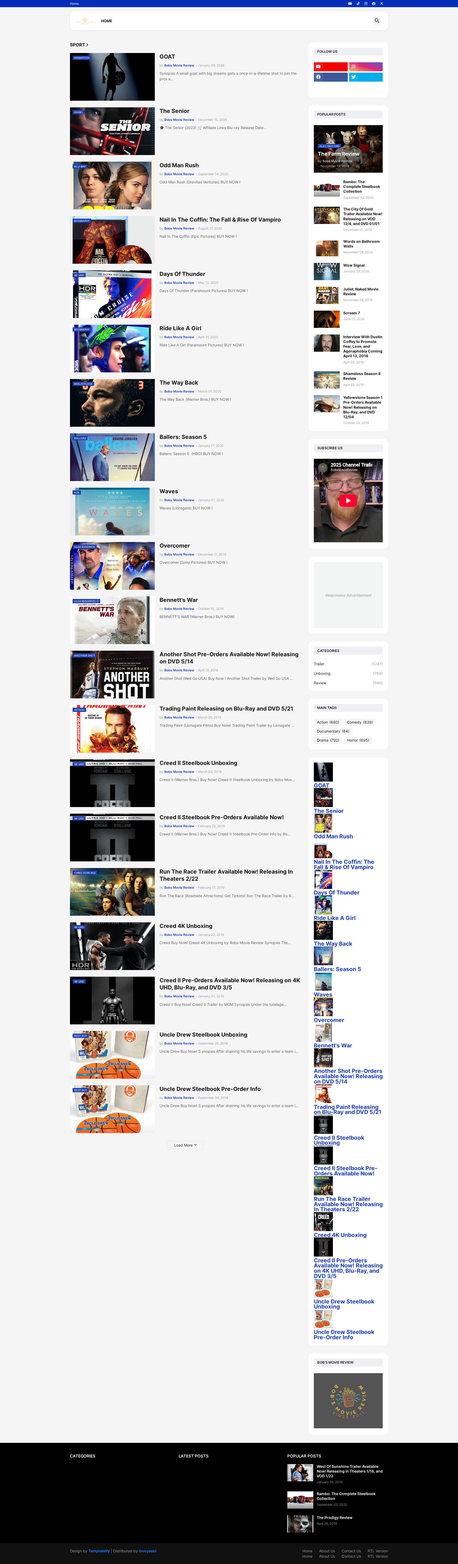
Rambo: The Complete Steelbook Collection (361, 186)
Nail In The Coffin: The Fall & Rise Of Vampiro (220, 219)
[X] (331, 87)
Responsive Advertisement (348, 595)
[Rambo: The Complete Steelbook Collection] (327, 188)
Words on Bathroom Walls (361, 243)
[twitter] (366, 77)
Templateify (99, 1551)
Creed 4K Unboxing (186, 926)
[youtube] (350, 3)
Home (74, 4)
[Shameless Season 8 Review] (327, 380)
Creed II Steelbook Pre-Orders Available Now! (222, 817)
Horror (358, 740)
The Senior (175, 111)
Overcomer (175, 545)
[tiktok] (358, 3)
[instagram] (365, 3)
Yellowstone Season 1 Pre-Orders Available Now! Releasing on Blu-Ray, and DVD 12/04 (362, 407)
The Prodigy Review (335, 1517)
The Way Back (179, 382)
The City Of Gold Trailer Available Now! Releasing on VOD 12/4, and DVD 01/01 (362, 216)
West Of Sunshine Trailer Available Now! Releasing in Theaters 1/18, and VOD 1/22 (350, 1471)
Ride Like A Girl (180, 328)
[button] (377, 20)
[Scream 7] (327, 319)
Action (328, 722)
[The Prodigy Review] (300, 1523)
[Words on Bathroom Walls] (327, 247)
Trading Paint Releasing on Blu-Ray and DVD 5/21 (226, 708)
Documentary (333, 731)
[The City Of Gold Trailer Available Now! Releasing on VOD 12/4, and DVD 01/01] (327, 215)
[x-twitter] (381, 3)
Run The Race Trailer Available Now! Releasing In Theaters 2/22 (226, 875)
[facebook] (373, 3)
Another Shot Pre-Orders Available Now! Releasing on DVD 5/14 (229, 658)
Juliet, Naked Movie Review (360, 291)
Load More (183, 1145)
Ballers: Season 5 (183, 437)
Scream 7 (351, 313)
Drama (328, 740)
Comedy (360, 722)
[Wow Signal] (327, 271)
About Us (327, 1551)
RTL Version (378, 1551)
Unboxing (348, 673)
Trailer (348, 664)
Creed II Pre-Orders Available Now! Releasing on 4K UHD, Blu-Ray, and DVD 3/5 (230, 984)
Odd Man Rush (179, 165)
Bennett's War (179, 600)
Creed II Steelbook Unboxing (198, 763)
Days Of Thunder (182, 274)
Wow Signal (354, 265)
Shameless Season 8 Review (362, 376)
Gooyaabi (147, 1551)
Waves (169, 491)
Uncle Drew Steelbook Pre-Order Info (210, 1089)
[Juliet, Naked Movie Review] (327, 295)
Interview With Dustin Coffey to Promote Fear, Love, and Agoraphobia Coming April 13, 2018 (362, 346)
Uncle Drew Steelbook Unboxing (203, 1034)
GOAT (167, 56)
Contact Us (351, 1551)
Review (348, 683)
